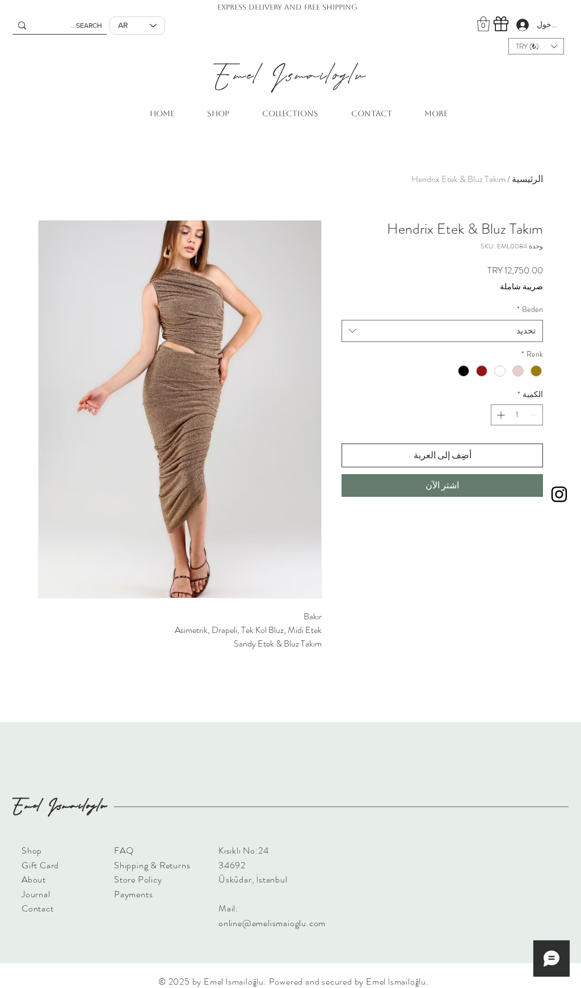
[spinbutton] (517, 415)
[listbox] (536, 46)
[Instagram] (559, 494)
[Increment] (499, 415)
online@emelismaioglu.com (272, 923)
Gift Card (40, 865)
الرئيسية (527, 178)
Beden (530, 309)
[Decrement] (534, 415)
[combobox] (442, 331)
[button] (483, 23)
